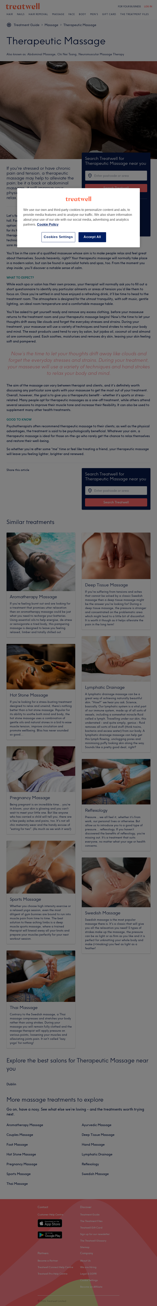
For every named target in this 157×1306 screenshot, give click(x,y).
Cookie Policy (47, 224)
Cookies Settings (58, 237)
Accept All (92, 237)
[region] (78, 217)
